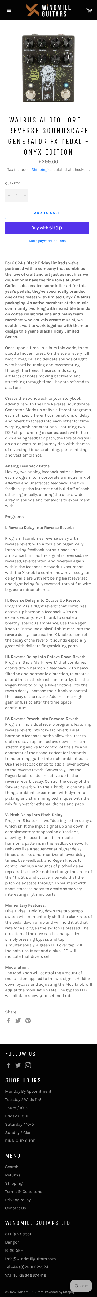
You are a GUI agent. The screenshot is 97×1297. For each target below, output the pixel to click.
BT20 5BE (14, 1250)
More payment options (47, 240)
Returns (12, 1174)
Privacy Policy (18, 1199)
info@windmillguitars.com (30, 1258)
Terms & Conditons (23, 1191)
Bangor (12, 1242)
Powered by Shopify (59, 1292)
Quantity (12, 183)
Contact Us (15, 1208)
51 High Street (18, 1233)
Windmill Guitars (30, 1292)
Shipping (39, 169)
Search (11, 1166)
